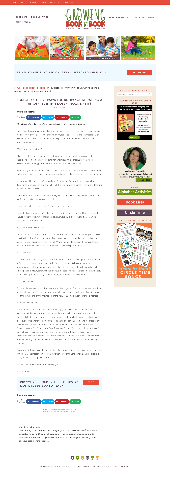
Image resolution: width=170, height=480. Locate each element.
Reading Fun (43, 87)
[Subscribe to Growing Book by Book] (134, 122)
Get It (91, 382)
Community (68, 2)
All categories (59, 409)
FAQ (44, 2)
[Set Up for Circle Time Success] (134, 250)
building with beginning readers (138, 59)
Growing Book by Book (85, 18)
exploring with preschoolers (102, 59)
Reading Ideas (28, 87)
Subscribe (54, 2)
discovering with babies (32, 59)
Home (14, 2)
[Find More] (134, 194)
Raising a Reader (70, 411)
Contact (34, 2)
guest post (57, 411)
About (23, 2)
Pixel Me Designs (110, 466)
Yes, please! (139, 72)
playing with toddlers (67, 59)
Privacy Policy (124, 466)
